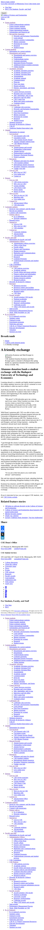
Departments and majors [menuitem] (17, 53)
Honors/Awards (14, 741)
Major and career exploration (23, 697)
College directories (11, 562)
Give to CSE (5, 17)
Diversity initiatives (20, 814)
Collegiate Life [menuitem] (14, 105)
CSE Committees (15, 860)
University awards (20, 896)
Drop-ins (17, 678)
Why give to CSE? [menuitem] (20, 172)
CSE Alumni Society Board (23, 735)
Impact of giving (19, 787)
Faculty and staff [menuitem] (10, 237)
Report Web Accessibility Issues (21, 614)
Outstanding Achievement (22, 745)
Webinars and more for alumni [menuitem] (24, 161)
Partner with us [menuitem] (14, 214)
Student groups (19, 643)
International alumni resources (24, 760)
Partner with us (14, 810)
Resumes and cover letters (22, 689)
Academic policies (20, 866)
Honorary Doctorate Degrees (23, 751)
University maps (10, 566)
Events (7, 570)
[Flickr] (6, 597)
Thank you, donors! (11, 516)
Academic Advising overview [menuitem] (24, 70)
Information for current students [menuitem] (20, 51)
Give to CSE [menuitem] (13, 170)
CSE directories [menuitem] (19, 205)
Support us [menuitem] (13, 222)
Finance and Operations (22, 845)
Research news (14, 816)
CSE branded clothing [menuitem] (21, 163)
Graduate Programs (20, 854)
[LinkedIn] (6, 587)
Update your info (19, 764)
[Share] (22, 527)
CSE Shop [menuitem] (17, 293)
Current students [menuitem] (10, 49)
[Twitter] (6, 595)
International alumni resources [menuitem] (24, 165)
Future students (10, 618)
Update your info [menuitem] (19, 168)
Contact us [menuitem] (17, 176)
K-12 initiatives (19, 812)
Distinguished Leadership (22, 749)
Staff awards (13, 904)
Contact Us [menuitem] (13, 201)
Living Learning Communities (24, 635)
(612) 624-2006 (6, 549)
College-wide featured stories (15, 343)
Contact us (17, 772)
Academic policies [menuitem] (20, 270)
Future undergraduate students (19, 620)
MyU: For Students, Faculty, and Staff (18, 9)
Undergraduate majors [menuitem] (21, 59)
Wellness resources (15, 718)
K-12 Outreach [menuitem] (10, 314)
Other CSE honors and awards (24, 902)
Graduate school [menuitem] (19, 103)
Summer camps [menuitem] (14, 318)
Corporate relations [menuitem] (20, 232)
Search (4, 13)
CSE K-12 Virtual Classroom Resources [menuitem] (23, 326)
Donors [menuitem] (7, 178)
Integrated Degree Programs (23, 658)
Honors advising (19, 681)
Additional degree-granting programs (26, 660)
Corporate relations (20, 827)
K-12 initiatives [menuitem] (19, 216)
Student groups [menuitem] (19, 47)
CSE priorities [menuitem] (18, 228)
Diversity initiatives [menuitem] (20, 218)
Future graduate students (17, 624)
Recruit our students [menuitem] (16, 211)
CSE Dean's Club (20, 783)
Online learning (19, 662)
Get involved (13, 729)
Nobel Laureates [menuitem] (19, 157)
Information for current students (20, 647)
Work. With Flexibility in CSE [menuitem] (19, 312)
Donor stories (18, 785)
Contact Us (13, 797)
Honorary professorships (22, 898)
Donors (7, 774)
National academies (20, 895)
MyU (7, 607)
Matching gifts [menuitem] (18, 197)
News (7, 568)
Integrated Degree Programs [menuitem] (23, 63)
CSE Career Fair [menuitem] (19, 99)
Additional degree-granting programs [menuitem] (26, 65)
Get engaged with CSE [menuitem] (21, 136)
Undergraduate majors (21, 655)
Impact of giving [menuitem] (19, 191)
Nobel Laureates (19, 752)
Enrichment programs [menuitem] (16, 322)
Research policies (19, 875)
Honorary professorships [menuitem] (22, 303)
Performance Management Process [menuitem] (21, 310)
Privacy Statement (6, 614)
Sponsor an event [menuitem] (15, 332)
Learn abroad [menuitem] (18, 38)
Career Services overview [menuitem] (22, 92)
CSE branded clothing (21, 758)
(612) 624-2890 (6, 559)
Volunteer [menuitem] (12, 330)
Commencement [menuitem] (19, 80)
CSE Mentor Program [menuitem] (21, 143)
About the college (11, 564)
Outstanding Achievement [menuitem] (22, 149)
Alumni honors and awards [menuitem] (23, 147)
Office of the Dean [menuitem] (20, 245)
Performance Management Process (21, 906)
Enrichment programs (16, 918)
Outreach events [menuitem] (14, 320)
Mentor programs (19, 637)
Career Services (14, 685)
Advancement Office (21, 799)
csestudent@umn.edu (21, 559)
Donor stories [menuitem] (18, 190)
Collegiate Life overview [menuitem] (22, 107)
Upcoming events (20, 733)
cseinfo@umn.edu (20, 549)
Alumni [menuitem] (7, 130)
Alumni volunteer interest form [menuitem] (24, 142)
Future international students (18, 626)
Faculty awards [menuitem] (14, 295)
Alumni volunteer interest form (24, 737)
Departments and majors (17, 649)
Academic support (20, 674)
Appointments (18, 672)
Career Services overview (22, 687)
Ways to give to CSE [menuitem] (21, 195)
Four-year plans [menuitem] (19, 84)
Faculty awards (10, 576)
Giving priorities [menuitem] (19, 186)
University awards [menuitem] (20, 301)
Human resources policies (22, 873)
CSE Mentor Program (21, 739)
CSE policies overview (21, 864)
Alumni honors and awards (23, 743)
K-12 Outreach (10, 910)
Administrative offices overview (24, 839)
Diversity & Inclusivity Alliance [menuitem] (20, 124)
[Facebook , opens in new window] (22, 531)
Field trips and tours (16, 920)
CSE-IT (12, 722)
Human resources (19, 847)
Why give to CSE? (20, 768)
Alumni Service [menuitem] (19, 151)
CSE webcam (9, 572)
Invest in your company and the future (22, 804)
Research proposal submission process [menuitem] (26, 289)
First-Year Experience (21, 708)
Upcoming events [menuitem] (20, 138)
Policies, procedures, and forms (24, 683)
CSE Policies (13, 862)
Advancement (18, 829)
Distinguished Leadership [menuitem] (22, 153)
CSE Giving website (10, 497)
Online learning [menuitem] (19, 67)
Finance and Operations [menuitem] (22, 249)
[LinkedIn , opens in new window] (22, 537)
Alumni (7, 726)
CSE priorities (18, 824)
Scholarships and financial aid (19, 628)
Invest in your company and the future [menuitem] (22, 209)
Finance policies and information (25, 870)
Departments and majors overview (25, 651)
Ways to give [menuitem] (13, 193)
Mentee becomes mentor (13, 514)
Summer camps (14, 914)
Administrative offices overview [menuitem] (24, 243)
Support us (13, 818)
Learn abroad (18, 633)
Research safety (19, 887)
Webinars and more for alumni (24, 756)
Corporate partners (11, 802)
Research (8, 574)
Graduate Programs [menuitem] (20, 259)
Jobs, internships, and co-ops (23, 691)
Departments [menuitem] (18, 57)
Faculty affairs (18, 843)
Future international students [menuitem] (18, 30)
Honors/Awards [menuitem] (14, 145)
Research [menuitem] (17, 46)
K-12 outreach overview (17, 912)
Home (7, 341)
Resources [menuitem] (12, 159)
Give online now (19, 770)
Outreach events (14, 916)
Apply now (9, 584)
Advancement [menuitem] (18, 234)
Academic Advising (16, 664)
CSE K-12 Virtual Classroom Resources (23, 921)
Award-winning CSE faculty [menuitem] (23, 297)
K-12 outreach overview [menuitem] (17, 316)
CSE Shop (17, 889)
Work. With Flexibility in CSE (19, 908)
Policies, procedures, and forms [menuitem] (24, 88)
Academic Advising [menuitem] (16, 69)
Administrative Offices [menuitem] (17, 241)
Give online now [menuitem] (19, 174)
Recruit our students (16, 806)
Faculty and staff (10, 833)
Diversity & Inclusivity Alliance (20, 720)
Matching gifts (18, 793)
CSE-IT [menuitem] (12, 126)
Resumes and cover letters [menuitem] (22, 94)
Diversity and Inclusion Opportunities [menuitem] (26, 36)
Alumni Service (19, 747)
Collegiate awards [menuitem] (20, 305)
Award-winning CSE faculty (23, 893)
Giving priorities (19, 781)
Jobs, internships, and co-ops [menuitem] (23, 95)
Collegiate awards (20, 900)
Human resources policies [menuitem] (22, 278)
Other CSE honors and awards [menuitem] (24, 307)
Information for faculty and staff (20, 835)
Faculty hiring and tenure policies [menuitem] (25, 272)
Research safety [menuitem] (19, 291)
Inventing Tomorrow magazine (24, 762)
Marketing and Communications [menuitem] (24, 253)
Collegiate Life (14, 701)
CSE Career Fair (19, 695)
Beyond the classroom (16, 630)
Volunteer (12, 925)
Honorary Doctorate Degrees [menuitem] (23, 155)
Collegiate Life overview (22, 703)
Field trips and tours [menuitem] (16, 324)
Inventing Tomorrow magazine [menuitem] (24, 166)
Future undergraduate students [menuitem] (19, 24)
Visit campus (9, 582)
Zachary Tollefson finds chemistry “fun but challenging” (24, 517)
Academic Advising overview (24, 666)
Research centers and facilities (24, 883)
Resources (12, 754)
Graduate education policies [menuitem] (23, 276)
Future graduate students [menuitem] (17, 28)
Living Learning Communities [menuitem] (24, 40)
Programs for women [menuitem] (21, 44)
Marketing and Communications (24, 848)
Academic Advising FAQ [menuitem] (22, 72)
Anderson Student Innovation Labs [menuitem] (21, 128)
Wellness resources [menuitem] (15, 122)
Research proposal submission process (26, 885)
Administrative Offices (17, 837)
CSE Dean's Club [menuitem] (20, 188)
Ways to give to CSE (21, 791)
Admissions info (10, 580)
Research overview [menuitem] (20, 285)
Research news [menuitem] (14, 220)
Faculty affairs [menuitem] (18, 247)
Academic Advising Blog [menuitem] (22, 74)
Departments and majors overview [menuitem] (25, 55)
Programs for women (21, 639)
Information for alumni (17, 728)
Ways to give (13, 789)
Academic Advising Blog (22, 670)
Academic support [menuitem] (20, 78)
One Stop (8, 7)
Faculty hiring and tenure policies (25, 868)
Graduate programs (20, 656)
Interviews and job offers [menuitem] (22, 97)
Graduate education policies (23, 872)
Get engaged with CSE (21, 731)
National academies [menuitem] (20, 299)
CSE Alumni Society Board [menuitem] (23, 140)
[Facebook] (6, 593)
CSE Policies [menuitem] (13, 266)
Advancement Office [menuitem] (21, 203)
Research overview (20, 881)
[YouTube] (6, 591)
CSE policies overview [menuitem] (21, 268)
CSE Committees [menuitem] (15, 264)
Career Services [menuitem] (14, 90)
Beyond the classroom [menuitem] (16, 34)
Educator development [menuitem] (17, 328)
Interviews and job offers (22, 693)
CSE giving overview (21, 777)
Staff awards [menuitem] (13, 309)
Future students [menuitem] (10, 22)
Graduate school (19, 699)
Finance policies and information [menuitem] (25, 274)
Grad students (9, 578)
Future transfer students (17, 622)
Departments (18, 653)
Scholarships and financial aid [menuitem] (19, 32)
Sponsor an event (15, 927)
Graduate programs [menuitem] (20, 61)
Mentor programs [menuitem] (19, 42)
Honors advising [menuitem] (19, 86)
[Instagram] (6, 589)
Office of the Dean (20, 841)
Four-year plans (19, 680)
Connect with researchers (17, 808)
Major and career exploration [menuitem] (23, 101)
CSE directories (19, 800)
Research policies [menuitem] (19, 280)
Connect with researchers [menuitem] (17, 213)
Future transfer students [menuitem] (17, 26)
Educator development (17, 923)
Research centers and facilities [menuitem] (24, 287)
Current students (10, 645)
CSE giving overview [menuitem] (21, 182)
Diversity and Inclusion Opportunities (26, 632)
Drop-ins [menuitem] (17, 82)
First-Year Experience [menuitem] (21, 113)
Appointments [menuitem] (18, 76)
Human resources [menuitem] (19, 251)
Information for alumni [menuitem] (17, 132)
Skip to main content (8, 2)
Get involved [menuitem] (13, 134)
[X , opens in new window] (22, 534)
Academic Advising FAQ (22, 668)
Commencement (19, 676)
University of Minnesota (21, 611)
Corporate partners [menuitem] (11, 207)
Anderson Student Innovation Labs (21, 724)
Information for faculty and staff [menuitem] (20, 239)
